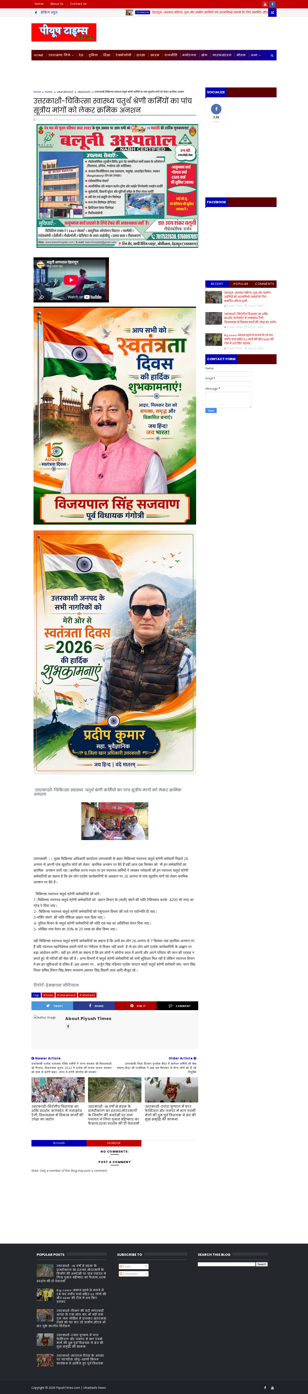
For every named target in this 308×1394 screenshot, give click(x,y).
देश (81, 55)
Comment (183, 1006)
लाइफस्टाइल (222, 55)
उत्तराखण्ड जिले (59, 55)
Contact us (78, 4)
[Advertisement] (200, 33)
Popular (241, 284)
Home (39, 4)
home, (90, 119)
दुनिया (93, 55)
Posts (126, 1266)
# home (48, 995)
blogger (59, 1143)
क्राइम (154, 55)
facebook (113, 1143)
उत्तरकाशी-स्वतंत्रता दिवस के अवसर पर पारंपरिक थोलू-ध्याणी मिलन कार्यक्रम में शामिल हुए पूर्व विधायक (80, 1359)
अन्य (254, 55)
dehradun (90, 12)
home (244, 12)
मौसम (241, 55)
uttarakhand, (103, 119)
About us (56, 4)
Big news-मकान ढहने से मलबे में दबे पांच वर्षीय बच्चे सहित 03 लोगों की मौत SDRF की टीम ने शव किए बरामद (249, 339)
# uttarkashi (87, 995)
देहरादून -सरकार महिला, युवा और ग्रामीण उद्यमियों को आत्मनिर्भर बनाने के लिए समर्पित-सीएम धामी (162, 12)
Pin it (141, 1006)
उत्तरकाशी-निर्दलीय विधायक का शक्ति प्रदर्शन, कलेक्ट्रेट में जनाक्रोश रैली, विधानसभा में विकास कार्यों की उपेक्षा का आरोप (57, 1113)
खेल (204, 55)
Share (99, 1006)
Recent (217, 284)
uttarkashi (84, 92)
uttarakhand (65, 92)
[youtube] (265, 4)
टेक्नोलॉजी (123, 55)
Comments (264, 284)
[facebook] (272, 4)
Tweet (58, 1006)
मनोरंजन (189, 55)
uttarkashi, (119, 119)
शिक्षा (107, 55)
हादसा (140, 55)
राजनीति (170, 55)
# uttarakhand (66, 995)
